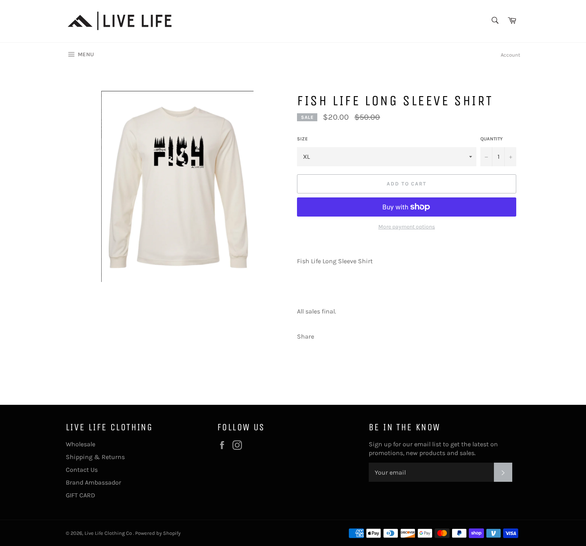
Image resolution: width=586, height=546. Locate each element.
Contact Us (82, 469)
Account (510, 55)
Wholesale (80, 444)
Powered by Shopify (158, 533)
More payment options (406, 226)
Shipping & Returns (95, 457)
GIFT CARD (80, 495)
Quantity (491, 139)
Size (302, 139)
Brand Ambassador (93, 482)
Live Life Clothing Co (109, 533)
